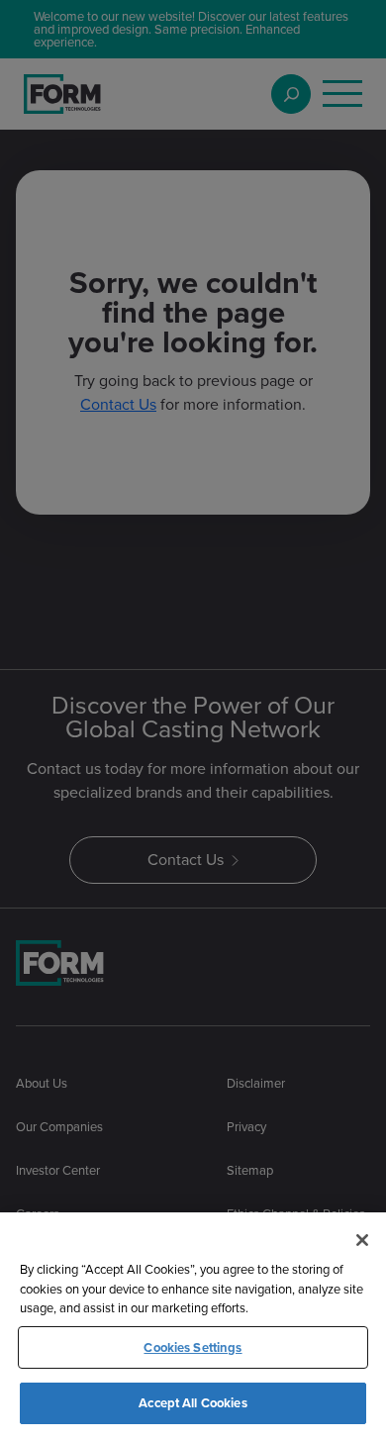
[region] (193, 1326)
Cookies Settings (192, 1347)
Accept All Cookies (192, 1402)
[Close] (362, 1240)
